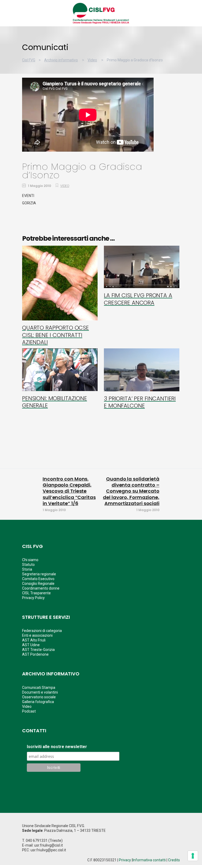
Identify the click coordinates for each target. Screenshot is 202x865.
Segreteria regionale (39, 574)
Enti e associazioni (37, 635)
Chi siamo (30, 560)
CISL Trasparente (36, 593)
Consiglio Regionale (38, 583)
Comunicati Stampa (38, 687)
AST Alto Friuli (34, 640)
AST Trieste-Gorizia (38, 649)
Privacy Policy (33, 598)
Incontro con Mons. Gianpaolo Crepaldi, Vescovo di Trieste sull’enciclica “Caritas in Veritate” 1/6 (69, 491)
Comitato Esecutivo (38, 579)
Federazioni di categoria (42, 631)
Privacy (125, 860)
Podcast (29, 711)
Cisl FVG (28, 60)
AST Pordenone (35, 654)
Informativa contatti (149, 860)
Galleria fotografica (38, 702)
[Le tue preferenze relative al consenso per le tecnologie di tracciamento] (193, 856)
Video (92, 60)
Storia (27, 569)
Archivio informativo (61, 60)
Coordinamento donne (40, 588)
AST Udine (31, 645)
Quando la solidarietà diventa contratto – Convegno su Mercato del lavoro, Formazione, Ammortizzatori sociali (131, 491)
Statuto (28, 564)
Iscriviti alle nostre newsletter (57, 746)
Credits (174, 860)
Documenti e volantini (40, 692)
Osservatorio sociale (39, 697)
